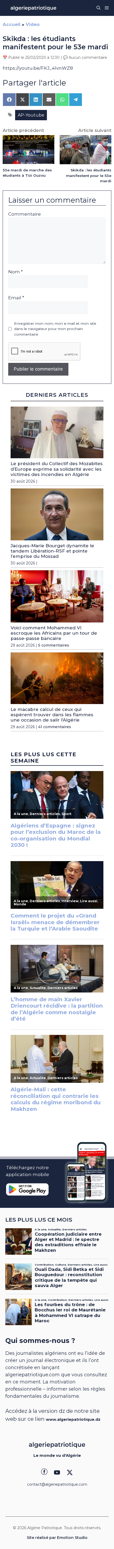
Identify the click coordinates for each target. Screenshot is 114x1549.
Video (33, 24)
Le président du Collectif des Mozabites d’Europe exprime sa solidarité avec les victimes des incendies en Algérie (57, 469)
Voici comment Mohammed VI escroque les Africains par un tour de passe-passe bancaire (54, 633)
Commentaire (24, 214)
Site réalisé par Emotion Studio (57, 1537)
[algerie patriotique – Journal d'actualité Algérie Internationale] (33, 8)
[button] (98, 8)
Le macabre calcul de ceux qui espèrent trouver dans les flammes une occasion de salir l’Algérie (52, 715)
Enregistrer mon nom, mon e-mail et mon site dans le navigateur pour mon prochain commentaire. (55, 328)
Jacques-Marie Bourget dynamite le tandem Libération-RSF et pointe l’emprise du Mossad (52, 551)
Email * (16, 297)
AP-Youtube (31, 115)
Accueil (11, 24)
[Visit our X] (69, 1472)
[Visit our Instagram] (57, 1472)
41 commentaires (54, 726)
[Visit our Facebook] (44, 1472)
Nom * (15, 271)
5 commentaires (53, 645)
